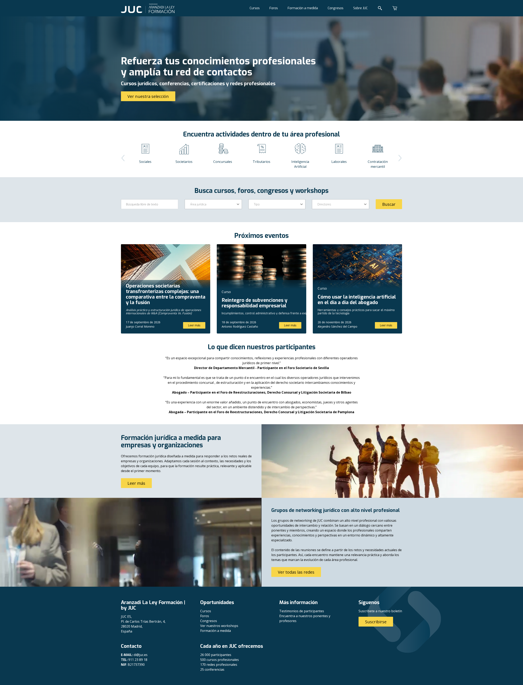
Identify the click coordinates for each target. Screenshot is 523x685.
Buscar (389, 204)
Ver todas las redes (296, 572)
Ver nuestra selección (148, 96)
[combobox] (190, 204)
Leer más (194, 325)
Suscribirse (376, 622)
